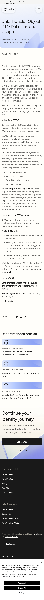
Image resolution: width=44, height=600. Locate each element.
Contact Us (6, 514)
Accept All (22, 583)
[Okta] (8, 9)
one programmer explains (17, 188)
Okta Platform (7, 474)
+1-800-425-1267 (11, 536)
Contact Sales (7, 492)
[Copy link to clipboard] (17, 317)
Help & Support (8, 509)
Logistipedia (7, 301)
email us (36, 534)
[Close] (41, 562)
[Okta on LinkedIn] (12, 556)
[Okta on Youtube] (3, 556)
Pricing (4, 483)
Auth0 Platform (8, 479)
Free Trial (5, 488)
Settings (22, 593)
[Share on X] (25, 317)
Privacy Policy (13, 576)
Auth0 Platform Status (11, 523)
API (10, 78)
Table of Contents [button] (11, 54)
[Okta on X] (8, 556)
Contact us (10, 544)
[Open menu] (38, 9)
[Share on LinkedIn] (21, 317)
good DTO (9, 231)
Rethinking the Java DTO (13, 293)
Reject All (22, 588)
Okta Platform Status (10, 518)
